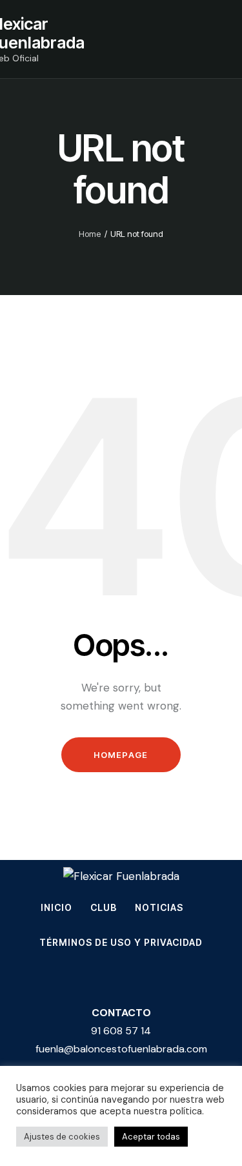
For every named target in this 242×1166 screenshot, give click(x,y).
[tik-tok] (121, 979)
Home (90, 234)
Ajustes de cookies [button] (62, 1136)
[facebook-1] (188, 979)
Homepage (121, 755)
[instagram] (54, 979)
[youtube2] (154, 979)
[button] (217, 39)
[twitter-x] (87, 979)
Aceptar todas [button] (151, 1136)
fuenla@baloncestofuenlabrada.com (121, 1049)
